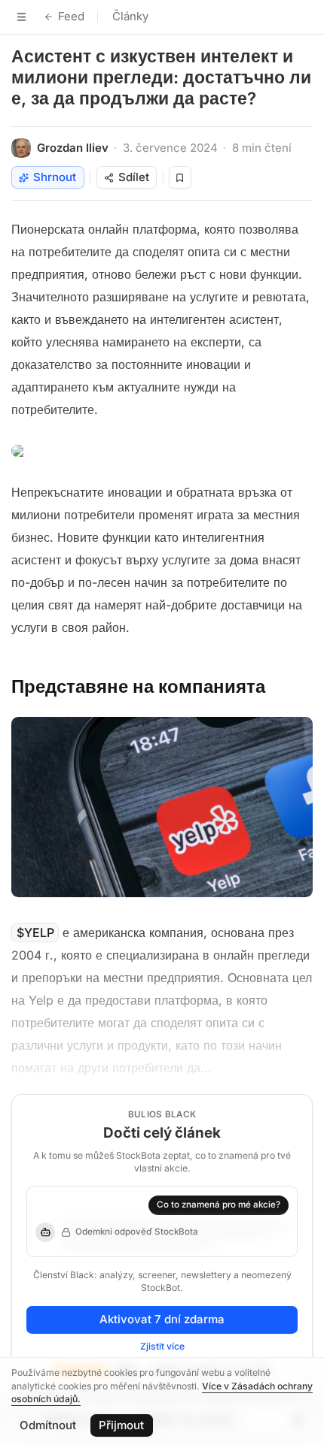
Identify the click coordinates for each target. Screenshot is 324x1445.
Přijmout (121, 1425)
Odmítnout (48, 1425)
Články (130, 16)
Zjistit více (162, 1346)
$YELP (35, 932)
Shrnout (54, 177)
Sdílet (133, 177)
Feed (71, 16)
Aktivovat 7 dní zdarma (162, 1319)
